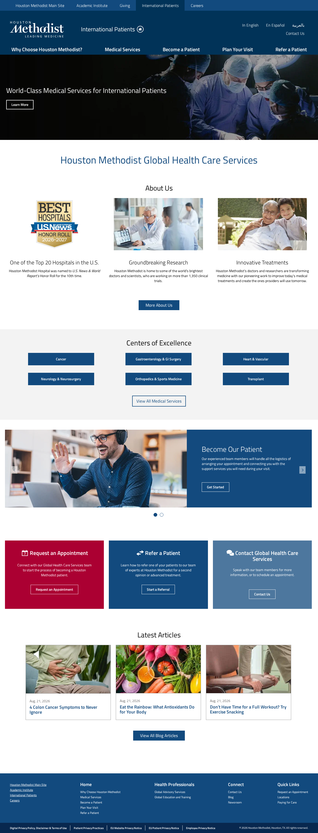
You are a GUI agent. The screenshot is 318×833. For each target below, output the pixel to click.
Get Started (215, 487)
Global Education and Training (173, 797)
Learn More (19, 104)
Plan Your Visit (237, 49)
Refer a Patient (291, 49)
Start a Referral (158, 589)
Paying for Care (287, 802)
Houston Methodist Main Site (40, 5)
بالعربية (298, 25)
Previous (14, 470)
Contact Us (262, 594)
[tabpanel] (158, 468)
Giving (125, 5)
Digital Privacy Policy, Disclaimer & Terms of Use (38, 828)
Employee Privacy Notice (200, 828)
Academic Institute (92, 5)
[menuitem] (39, 5)
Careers (197, 5)
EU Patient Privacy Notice (164, 828)
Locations (283, 797)
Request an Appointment (54, 589)
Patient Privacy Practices (89, 828)
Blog (231, 797)
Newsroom (235, 802)
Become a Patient (181, 49)
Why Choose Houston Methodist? (46, 49)
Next (302, 470)
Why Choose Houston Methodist (100, 792)
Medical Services (122, 49)
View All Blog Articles (159, 735)
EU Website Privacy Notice (126, 828)
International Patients (160, 5)
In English (250, 25)
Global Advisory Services (170, 792)
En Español (275, 25)
